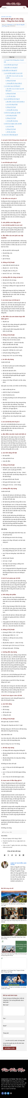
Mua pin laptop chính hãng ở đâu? (12, 838)
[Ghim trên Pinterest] (19, 855)
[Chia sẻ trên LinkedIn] (23, 855)
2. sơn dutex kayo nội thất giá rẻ (12, 86)
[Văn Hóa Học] (14, 3)
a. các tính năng (10, 126)
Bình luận (6, 1004)
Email (5, 1025)
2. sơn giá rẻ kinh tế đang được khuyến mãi (14, 61)
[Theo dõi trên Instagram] (5, 1093)
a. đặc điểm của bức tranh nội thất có (15, 101)
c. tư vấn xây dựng (10, 96)
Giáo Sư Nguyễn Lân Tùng (18, 863)
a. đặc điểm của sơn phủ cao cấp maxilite (14, 76)
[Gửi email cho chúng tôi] (11, 1093)
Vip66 (2, 1063)
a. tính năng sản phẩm (11, 115)
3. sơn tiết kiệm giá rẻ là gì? (11, 64)
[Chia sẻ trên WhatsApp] (4, 855)
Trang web (6, 1033)
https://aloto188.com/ (17, 1065)
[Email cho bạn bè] (15, 855)
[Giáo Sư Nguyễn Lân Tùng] (4, 864)
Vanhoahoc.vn (10, 24)
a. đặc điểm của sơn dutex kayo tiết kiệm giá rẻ (15, 89)
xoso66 (7, 1063)
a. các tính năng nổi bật (11, 104)
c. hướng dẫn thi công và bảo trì (14, 83)
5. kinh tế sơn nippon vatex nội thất (13, 123)
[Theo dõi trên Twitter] (8, 1093)
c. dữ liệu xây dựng (10, 132)
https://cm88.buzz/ (19, 1063)
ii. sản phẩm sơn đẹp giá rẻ (9, 70)
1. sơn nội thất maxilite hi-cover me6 (13, 73)
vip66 (12, 1063)
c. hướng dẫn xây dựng (12, 110)
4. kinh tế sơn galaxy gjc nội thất (12, 112)
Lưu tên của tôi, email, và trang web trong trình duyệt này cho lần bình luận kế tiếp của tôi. (14, 1043)
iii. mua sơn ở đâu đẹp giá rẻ (10, 134)
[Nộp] (24, 7)
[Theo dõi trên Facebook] (2, 1093)
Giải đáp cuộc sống (6, 16)
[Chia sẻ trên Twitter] (12, 855)
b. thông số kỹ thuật (11, 80)
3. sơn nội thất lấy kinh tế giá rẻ (12, 99)
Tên (4, 1018)
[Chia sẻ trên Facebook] (8, 855)
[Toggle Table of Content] (24, 57)
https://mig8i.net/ (5, 1065)
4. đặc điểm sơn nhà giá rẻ (10, 67)
